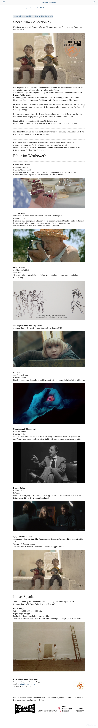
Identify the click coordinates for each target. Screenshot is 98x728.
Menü (3, 2)
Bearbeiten (92, 725)
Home (15, 8)
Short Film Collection (43, 8)
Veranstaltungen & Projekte (27, 8)
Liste (52, 8)
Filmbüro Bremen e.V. (49, 2)
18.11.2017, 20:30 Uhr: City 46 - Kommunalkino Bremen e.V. (33, 16)
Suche (94, 2)
